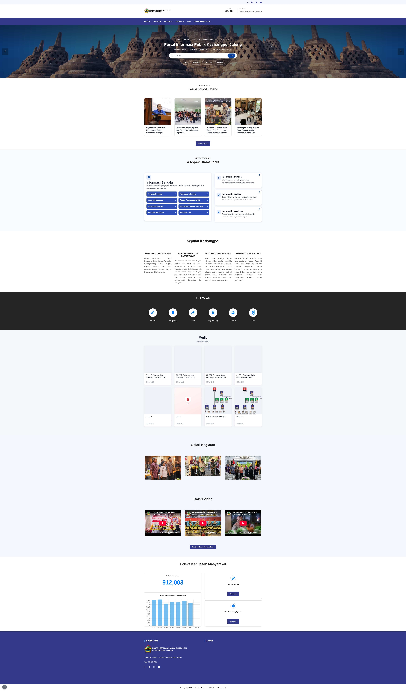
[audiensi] (243, 468)
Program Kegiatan (155, 194)
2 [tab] (197, 75)
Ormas (185, 62)
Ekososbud (195, 62)
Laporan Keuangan (155, 200)
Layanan (156, 21)
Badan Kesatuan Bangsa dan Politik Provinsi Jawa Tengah (208, 688)
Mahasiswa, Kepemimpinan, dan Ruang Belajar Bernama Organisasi (187, 130)
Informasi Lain (185, 212)
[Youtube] (159, 667)
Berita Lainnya (203, 144)
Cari (231, 55)
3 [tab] (200, 75)
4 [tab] (203, 75)
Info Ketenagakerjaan (202, 21)
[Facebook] (145, 667)
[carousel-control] (5, 52)
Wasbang (220, 62)
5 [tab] (206, 75)
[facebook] (252, 2)
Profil (146, 21)
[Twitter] (149, 667)
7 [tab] (212, 75)
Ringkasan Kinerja (155, 206)
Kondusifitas (208, 62)
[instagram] (248, 2)
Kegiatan (167, 21)
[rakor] (163, 468)
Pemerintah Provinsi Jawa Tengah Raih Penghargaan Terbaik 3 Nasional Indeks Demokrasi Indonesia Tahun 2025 (218, 130)
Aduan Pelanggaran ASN (190, 200)
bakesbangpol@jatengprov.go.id (251, 11)
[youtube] (261, 2)
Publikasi (179, 21)
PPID (188, 21)
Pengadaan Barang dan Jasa (191, 206)
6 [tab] (209, 75)
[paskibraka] (203, 466)
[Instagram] (154, 667)
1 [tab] (193, 75)
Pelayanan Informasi (188, 194)
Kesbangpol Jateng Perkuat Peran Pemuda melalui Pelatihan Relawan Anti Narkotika (248, 130)
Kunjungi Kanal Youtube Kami (203, 547)
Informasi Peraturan (156, 212)
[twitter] (256, 2)
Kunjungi (233, 594)
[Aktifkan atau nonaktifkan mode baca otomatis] (4, 687)
